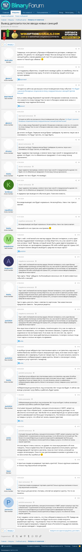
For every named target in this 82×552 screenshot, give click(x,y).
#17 (78, 426)
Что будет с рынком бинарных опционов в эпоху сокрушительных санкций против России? (48, 91)
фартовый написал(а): (26, 116)
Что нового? (27, 12)
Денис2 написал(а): (25, 144)
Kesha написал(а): (25, 399)
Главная (6, 12)
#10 (78, 235)
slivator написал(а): (25, 167)
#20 (78, 498)
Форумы (15, 12)
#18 (78, 460)
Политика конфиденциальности (52, 546)
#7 (79, 180)
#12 (78, 283)
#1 (79, 49)
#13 (78, 309)
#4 (79, 112)
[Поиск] (79, 12)
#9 (79, 217)
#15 (78, 369)
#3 (79, 85)
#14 (78, 347)
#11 (78, 257)
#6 (79, 162)
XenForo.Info (14, 550)
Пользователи (42, 12)
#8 (79, 199)
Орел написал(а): (24, 482)
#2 (79, 67)
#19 (78, 478)
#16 (78, 395)
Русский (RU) (7, 546)
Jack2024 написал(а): (25, 373)
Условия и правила (33, 546)
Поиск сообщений (21, 16)
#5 (79, 140)
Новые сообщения (7, 16)
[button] (33, 12)
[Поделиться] (76, 49)
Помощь (67, 546)
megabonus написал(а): (26, 261)
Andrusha (6, 27)
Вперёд (10, 45)
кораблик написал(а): (26, 221)
